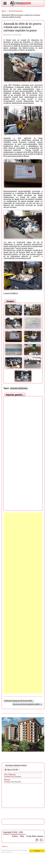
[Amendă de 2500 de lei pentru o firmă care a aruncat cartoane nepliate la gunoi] (13, 309)
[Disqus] (23, 425)
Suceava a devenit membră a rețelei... (27, 704)
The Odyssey (10, 774)
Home (4, 11)
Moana (7, 779)
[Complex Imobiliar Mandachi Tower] (23, 734)
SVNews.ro (5, 846)
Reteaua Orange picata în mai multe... (19, 701)
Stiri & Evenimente (16, 11)
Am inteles (37, 851)
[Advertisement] (23, 603)
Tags (22, 836)
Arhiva (15, 836)
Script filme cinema (34, 836)
